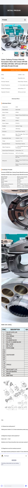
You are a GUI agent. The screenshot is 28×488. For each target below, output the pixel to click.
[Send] (26, 485)
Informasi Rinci (16, 98)
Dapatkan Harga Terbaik (16, 70)
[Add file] (2, 485)
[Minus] (26, 456)
